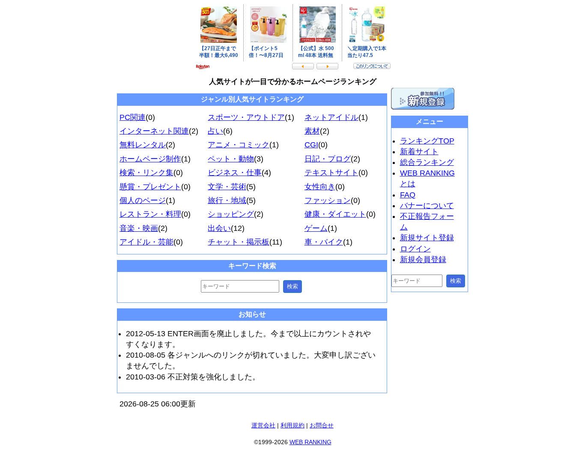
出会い (219, 228)
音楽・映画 (138, 228)
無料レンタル (142, 144)
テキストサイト (331, 172)
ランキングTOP (427, 141)
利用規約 (292, 425)
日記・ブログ (327, 159)
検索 (292, 286)
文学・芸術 (227, 186)
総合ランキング (427, 162)
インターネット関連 (154, 131)
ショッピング (231, 214)
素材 (312, 131)
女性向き (319, 186)
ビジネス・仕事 (235, 172)
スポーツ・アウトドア (246, 117)
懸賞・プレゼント (150, 186)
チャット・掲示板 (238, 242)
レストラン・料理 (150, 214)
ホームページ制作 (150, 159)
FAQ (407, 195)
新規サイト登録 (427, 237)
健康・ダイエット (335, 214)
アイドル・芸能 (146, 242)
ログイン (415, 249)
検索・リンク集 (146, 172)
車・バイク (323, 242)
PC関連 (132, 117)
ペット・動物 (231, 159)
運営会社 (263, 425)
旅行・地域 (227, 200)
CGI (311, 144)
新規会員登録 (423, 259)
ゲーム (316, 228)
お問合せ (322, 425)
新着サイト (419, 151)
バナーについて (427, 205)
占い (215, 131)
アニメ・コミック (238, 144)
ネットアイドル (331, 117)
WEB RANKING (310, 442)
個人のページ (142, 200)
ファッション (327, 200)
